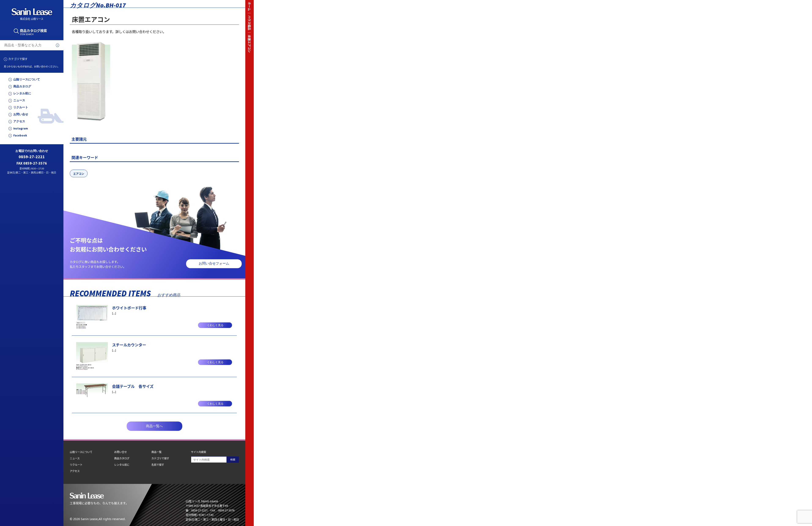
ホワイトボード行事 (129, 307)
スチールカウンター (129, 344)
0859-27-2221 (32, 157)
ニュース (19, 100)
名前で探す (157, 465)
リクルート (20, 107)
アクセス (19, 121)
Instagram (20, 128)
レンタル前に (22, 93)
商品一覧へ (154, 426)
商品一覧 (156, 452)
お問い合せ (20, 114)
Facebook (20, 135)
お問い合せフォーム (214, 263)
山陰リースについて (26, 79)
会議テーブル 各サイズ (133, 386)
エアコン (78, 174)
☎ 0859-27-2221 (197, 510)
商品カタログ (22, 86)
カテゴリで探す (17, 59)
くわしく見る (215, 325)
